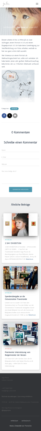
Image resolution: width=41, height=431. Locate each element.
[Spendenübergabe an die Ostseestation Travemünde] (20, 278)
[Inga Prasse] (7, 4)
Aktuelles (14, 108)
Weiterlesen (29, 259)
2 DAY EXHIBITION (13, 243)
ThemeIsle (28, 426)
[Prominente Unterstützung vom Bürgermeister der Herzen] (20, 334)
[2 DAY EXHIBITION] (20, 225)
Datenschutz (26, 421)
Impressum (14, 421)
